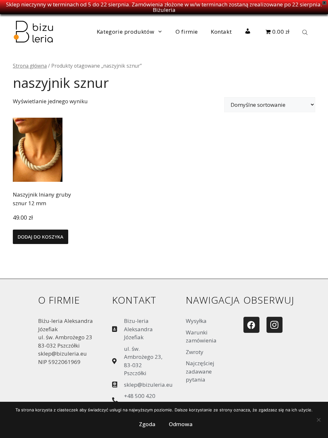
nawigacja (213, 300)
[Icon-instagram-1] (274, 325)
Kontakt (221, 31)
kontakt (134, 300)
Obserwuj (268, 300)
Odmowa (181, 424)
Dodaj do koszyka (40, 236)
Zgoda (147, 424)
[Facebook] (251, 325)
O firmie (187, 31)
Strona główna (30, 65)
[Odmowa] (318, 421)
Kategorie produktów (125, 31)
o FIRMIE (59, 300)
